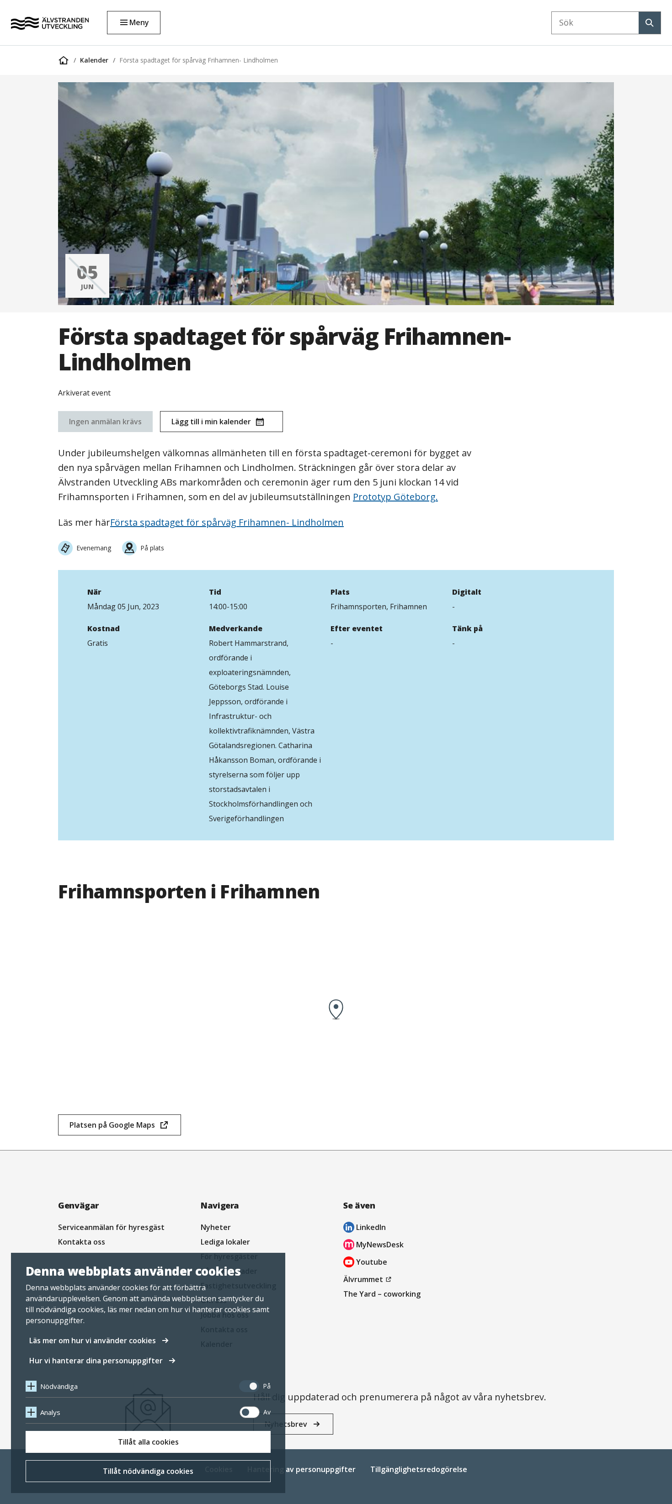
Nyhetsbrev (286, 1424)
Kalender (94, 60)
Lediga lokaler (225, 1242)
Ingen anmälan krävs (105, 422)
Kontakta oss (81, 1242)
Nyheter (216, 1227)
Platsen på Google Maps (112, 1127)
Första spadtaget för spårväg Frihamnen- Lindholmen (198, 60)
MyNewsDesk (373, 1246)
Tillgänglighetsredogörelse (418, 1469)
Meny (139, 22)
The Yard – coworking (382, 1294)
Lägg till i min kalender (211, 422)
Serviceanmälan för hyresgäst (111, 1227)
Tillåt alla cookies (148, 1442)
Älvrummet (368, 1280)
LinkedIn (364, 1228)
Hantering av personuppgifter (301, 1469)
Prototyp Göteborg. (395, 497)
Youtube (365, 1263)
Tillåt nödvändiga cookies (148, 1471)
